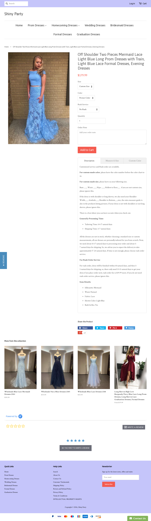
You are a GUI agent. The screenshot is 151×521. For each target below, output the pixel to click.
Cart (145, 3)
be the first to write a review (75, 448)
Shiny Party (13, 14)
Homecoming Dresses (65, 25)
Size (79, 81)
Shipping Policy (58, 485)
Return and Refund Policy (62, 489)
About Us (56, 475)
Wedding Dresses (95, 25)
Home (19, 25)
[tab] (89, 161)
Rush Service (83, 104)
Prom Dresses (36, 25)
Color (80, 93)
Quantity (81, 116)
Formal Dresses (62, 34)
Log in (132, 3)
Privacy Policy (58, 492)
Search (55, 472)
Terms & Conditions (60, 496)
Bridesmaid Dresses (121, 25)
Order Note (82, 127)
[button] (134, 427)
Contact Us (57, 479)
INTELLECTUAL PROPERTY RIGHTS (67, 499)
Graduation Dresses (88, 34)
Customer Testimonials (61, 482)
